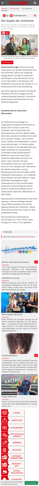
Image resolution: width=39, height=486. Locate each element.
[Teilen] (34, 15)
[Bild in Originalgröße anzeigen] (19, 45)
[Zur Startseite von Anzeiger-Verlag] (18, 2)
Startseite (4, 8)
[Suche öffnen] (35, 3)
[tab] (5, 33)
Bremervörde (15, 8)
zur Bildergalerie (7, 62)
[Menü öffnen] (2, 3)
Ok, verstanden (31, 483)
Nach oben (8, 232)
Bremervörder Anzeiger (26, 237)
